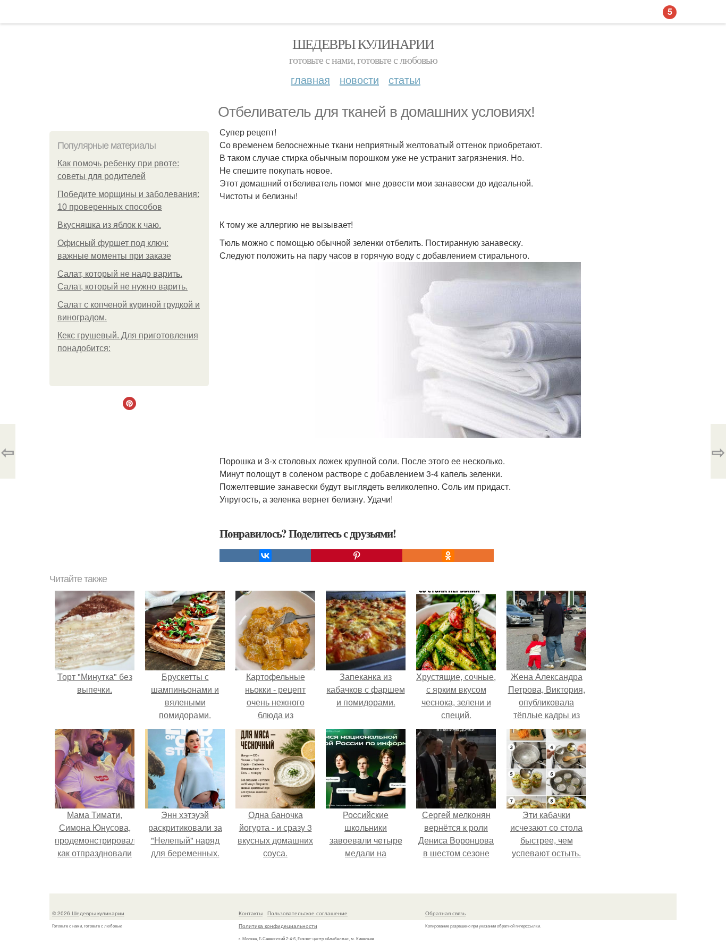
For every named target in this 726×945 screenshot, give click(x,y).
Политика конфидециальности (278, 926)
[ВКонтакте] (265, 555)
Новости (359, 79)
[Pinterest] (356, 555)
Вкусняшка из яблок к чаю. (109, 224)
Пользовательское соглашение (307, 913)
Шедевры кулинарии (363, 44)
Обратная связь (445, 913)
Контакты (251, 913)
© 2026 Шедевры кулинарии (88, 913)
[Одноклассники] (448, 555)
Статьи (404, 79)
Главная (310, 79)
